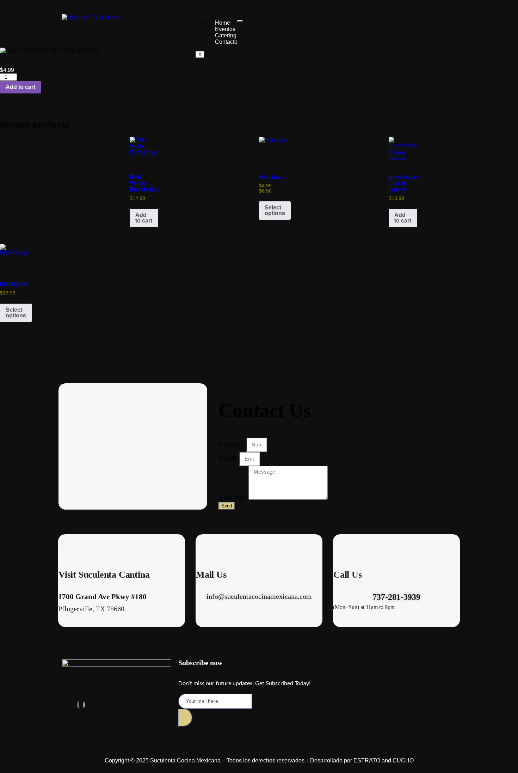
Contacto (226, 42)
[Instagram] (84, 704)
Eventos (225, 29)
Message (233, 497)
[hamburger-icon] (240, 21)
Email (228, 458)
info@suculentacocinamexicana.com (259, 596)
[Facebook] (78, 704)
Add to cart (20, 87)
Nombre (232, 443)
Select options (275, 210)
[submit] (185, 717)
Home (222, 23)
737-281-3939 (396, 597)
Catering (225, 35)
